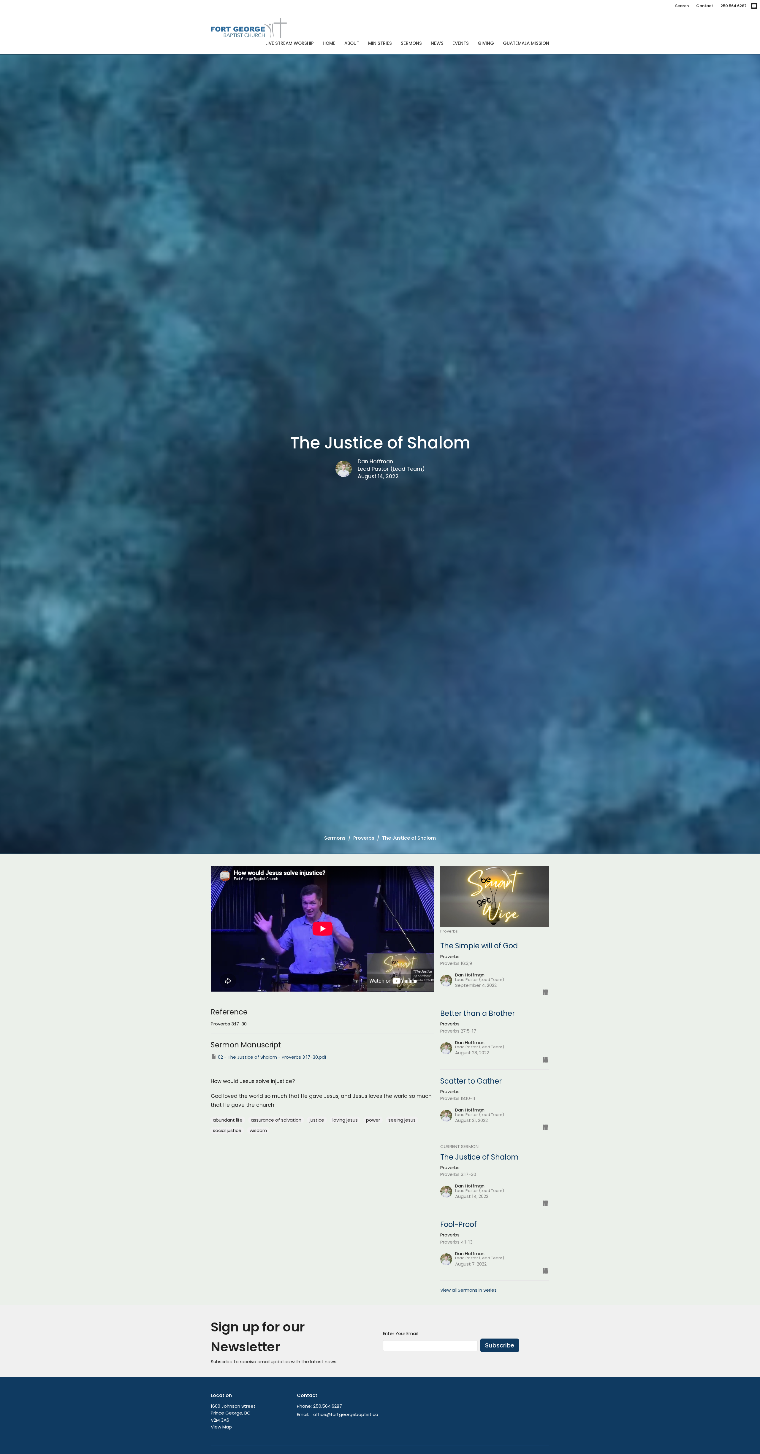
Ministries (380, 43)
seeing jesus (402, 1120)
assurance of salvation (276, 1120)
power (373, 1120)
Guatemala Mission (526, 43)
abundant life (228, 1120)
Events (460, 43)
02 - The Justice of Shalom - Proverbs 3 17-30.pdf (272, 1057)
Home (329, 43)
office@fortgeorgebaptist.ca (345, 1414)
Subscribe (499, 1345)
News (437, 43)
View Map (221, 1427)
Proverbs (363, 838)
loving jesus (345, 1120)
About (351, 43)
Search (682, 6)
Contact (704, 6)
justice (317, 1120)
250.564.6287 (734, 6)
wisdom (258, 1130)
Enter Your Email (400, 1333)
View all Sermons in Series (468, 1290)
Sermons (411, 43)
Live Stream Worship (289, 43)
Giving (486, 43)
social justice (227, 1130)
